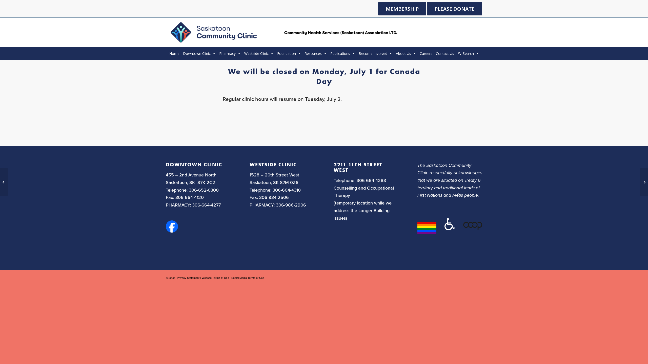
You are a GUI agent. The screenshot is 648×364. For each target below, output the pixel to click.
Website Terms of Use (215, 278)
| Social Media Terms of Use (247, 278)
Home (174, 53)
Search (468, 53)
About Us (403, 53)
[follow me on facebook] (172, 231)
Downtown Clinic (197, 53)
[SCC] (283, 32)
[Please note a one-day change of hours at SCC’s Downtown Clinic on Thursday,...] (4, 182)
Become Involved (373, 53)
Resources (313, 53)
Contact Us (445, 53)
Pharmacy (227, 53)
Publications (340, 53)
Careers (426, 53)
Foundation (286, 53)
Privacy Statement (188, 278)
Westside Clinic (256, 53)
